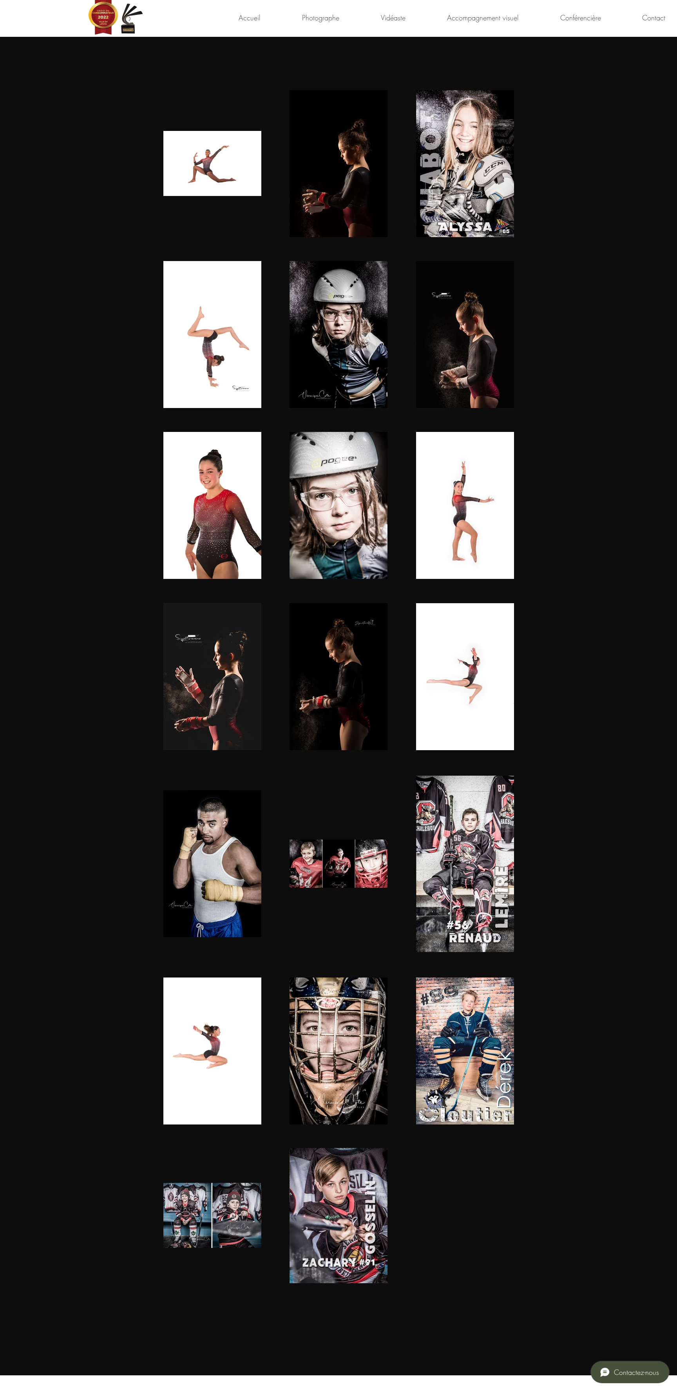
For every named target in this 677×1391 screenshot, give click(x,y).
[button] (303, 17)
